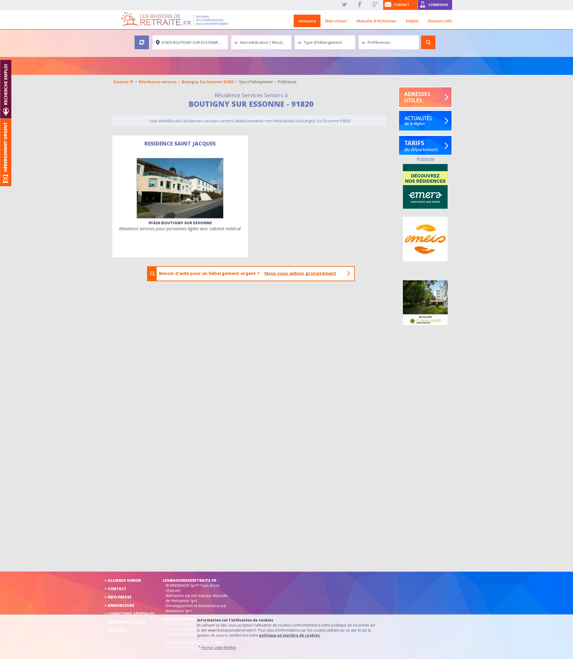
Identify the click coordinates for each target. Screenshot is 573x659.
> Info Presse (118, 597)
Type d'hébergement (255, 81)
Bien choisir (336, 21)
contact (401, 5)
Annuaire (307, 21)
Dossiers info (440, 21)
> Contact (115, 588)
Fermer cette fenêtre (218, 647)
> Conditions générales (129, 613)
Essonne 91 (123, 81)
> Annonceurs (119, 605)
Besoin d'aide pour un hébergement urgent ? (247, 273)
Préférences (287, 81)
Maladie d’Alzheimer (377, 21)
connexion (438, 5)
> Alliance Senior (122, 580)
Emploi (412, 21)
